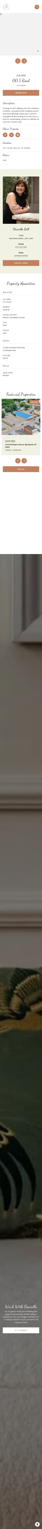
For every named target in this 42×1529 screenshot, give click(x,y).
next (24, 61)
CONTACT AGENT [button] (21, 263)
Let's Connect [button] (21, 1330)
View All (21, 469)
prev (18, 61)
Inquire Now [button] (21, 93)
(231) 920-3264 (21, 247)
